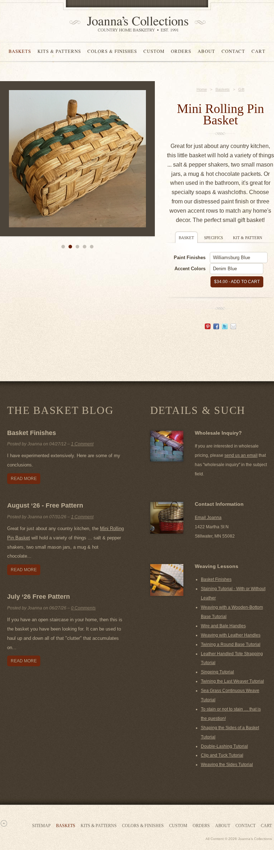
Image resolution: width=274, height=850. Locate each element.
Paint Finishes (190, 257)
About (206, 51)
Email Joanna (208, 517)
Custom (153, 51)
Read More (24, 478)
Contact (233, 51)
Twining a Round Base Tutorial (230, 644)
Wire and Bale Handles (223, 625)
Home (202, 89)
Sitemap (41, 825)
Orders (181, 51)
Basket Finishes (31, 432)
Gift (241, 89)
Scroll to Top (3, 823)
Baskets (20, 51)
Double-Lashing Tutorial (224, 746)
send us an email (241, 455)
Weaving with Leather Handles (230, 635)
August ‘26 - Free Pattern (45, 505)
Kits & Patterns (59, 51)
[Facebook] (216, 327)
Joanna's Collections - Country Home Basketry (135, 24)
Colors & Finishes (112, 51)
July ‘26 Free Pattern (38, 596)
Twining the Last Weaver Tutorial (232, 681)
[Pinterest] (207, 327)
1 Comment (82, 443)
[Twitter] (225, 327)
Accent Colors (190, 268)
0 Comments (83, 608)
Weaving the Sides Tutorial (227, 764)
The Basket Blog (60, 410)
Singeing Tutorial (217, 671)
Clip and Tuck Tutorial (222, 755)
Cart (258, 51)
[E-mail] (233, 327)
